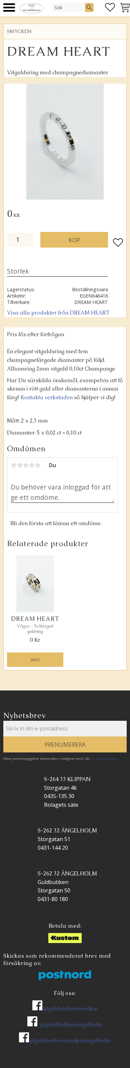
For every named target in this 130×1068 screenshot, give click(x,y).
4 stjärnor (32, 465)
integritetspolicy (104, 758)
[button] (9, 7)
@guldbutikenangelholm (71, 1024)
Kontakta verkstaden (47, 397)
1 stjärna (14, 465)
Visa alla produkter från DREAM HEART (58, 312)
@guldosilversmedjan (70, 1008)
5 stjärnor (38, 465)
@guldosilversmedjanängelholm (70, 1040)
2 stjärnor (20, 465)
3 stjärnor (26, 465)
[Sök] (89, 7)
